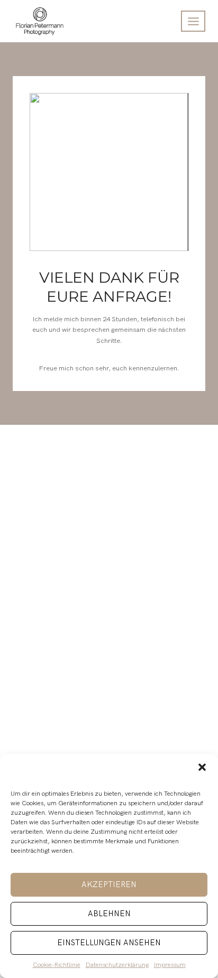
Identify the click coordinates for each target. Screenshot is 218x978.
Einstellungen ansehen (109, 942)
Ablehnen (109, 913)
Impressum (170, 965)
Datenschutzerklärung (117, 965)
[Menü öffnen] (193, 21)
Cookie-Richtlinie (56, 965)
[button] (202, 767)
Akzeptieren (109, 884)
